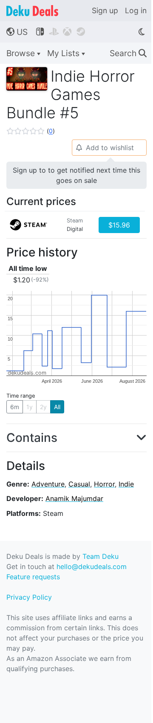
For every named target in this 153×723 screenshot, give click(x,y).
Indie (126, 484)
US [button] (17, 32)
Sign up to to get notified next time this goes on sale (76, 175)
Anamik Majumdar (74, 498)
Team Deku (100, 556)
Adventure (48, 484)
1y (29, 406)
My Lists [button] (64, 53)
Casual (79, 484)
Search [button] (128, 53)
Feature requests (33, 576)
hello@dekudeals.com (92, 566)
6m (14, 406)
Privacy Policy (29, 597)
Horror (104, 484)
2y (43, 406)
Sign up (105, 10)
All (57, 406)
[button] (30, 131)
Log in (136, 10)
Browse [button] (21, 53)
